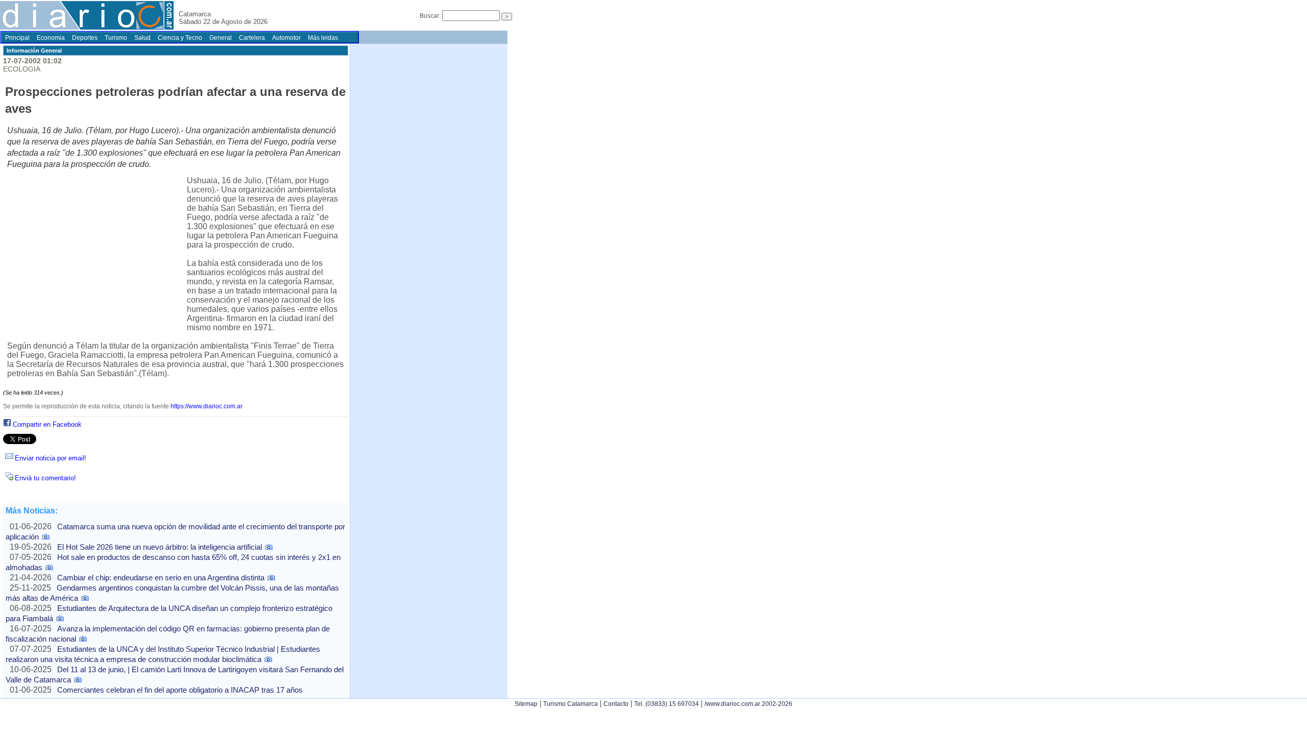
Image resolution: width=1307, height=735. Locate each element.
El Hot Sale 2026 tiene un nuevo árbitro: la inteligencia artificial (159, 547)
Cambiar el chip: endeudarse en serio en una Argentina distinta (160, 577)
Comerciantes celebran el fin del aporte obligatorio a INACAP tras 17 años (180, 689)
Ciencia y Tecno (180, 37)
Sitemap (526, 703)
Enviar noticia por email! (50, 458)
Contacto (615, 703)
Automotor (286, 37)
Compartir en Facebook (47, 424)
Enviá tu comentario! (45, 478)
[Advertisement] (97, 251)
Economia (51, 37)
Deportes (85, 37)
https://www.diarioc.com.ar (207, 406)
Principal (17, 37)
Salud (142, 37)
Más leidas (323, 37)
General (220, 37)
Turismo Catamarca (570, 703)
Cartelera (252, 37)
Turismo (116, 37)
